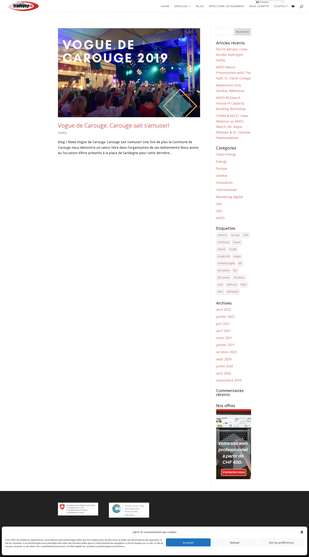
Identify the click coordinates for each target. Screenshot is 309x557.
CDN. (245, 235)
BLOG (200, 6)
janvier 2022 (225, 316)
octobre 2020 (226, 352)
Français (264, 2)
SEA (219, 204)
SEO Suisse (239, 277)
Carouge (235, 235)
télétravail (232, 284)
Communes (223, 242)
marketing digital (226, 263)
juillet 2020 (224, 366)
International (226, 190)
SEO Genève (224, 277)
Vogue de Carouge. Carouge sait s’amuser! (113, 125)
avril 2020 (223, 373)
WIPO (220, 218)
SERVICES (181, 6)
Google (233, 249)
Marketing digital (229, 197)
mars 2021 (224, 338)
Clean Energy (226, 154)
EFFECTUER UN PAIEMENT (227, 6)
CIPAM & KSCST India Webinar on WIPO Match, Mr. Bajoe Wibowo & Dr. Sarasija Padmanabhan (233, 127)
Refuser (235, 542)
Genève (62, 132)
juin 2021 (223, 324)
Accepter (188, 542)
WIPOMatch (233, 291)
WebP (244, 284)
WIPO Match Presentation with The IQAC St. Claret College (233, 72)
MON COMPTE (259, 6)
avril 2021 (223, 331)
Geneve (237, 242)
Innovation (224, 182)
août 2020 (223, 359)
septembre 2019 (228, 380)
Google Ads (224, 256)
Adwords (222, 235)
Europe (221, 168)
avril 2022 (223, 309)
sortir (220, 284)
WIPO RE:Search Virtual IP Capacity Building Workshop (231, 103)
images (237, 256)
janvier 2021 (225, 345)
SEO (219, 211)
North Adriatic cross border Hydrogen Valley (231, 54)
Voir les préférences (281, 542)
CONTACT (281, 6)
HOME (165, 6)
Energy (221, 161)
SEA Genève (223, 270)
